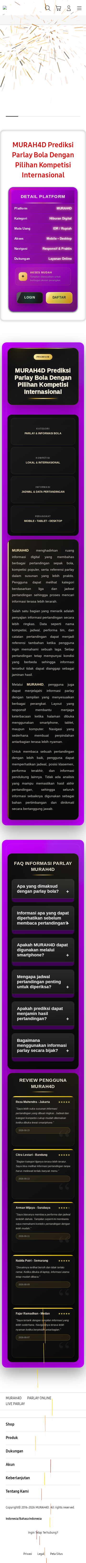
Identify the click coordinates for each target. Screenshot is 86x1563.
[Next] (81, 781)
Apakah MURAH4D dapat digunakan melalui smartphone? (42, 949)
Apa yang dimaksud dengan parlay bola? (38, 889)
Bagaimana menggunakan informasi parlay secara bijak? (42, 1045)
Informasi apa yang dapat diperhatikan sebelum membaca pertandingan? (43, 918)
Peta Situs (56, 1554)
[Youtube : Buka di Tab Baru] (57, 1543)
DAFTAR (59, 297)
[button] (58, 8)
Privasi (27, 1554)
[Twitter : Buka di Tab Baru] (38, 1543)
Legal (41, 1554)
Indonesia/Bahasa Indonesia (24, 1518)
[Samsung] (14, 7)
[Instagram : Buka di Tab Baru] (48, 1543)
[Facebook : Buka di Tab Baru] (29, 1543)
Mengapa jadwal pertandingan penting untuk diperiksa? (39, 981)
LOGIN (29, 297)
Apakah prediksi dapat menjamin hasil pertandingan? (40, 1013)
